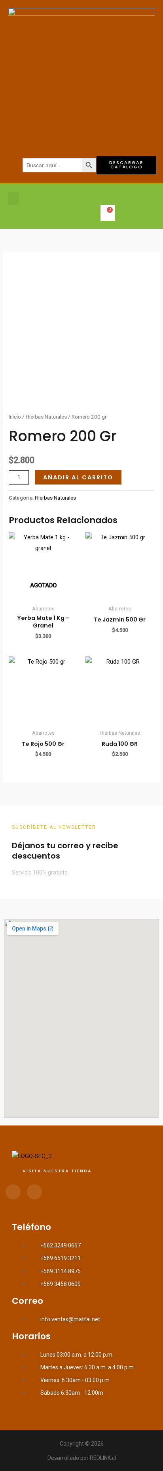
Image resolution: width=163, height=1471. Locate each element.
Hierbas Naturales (46, 417)
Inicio (15, 417)
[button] (13, 198)
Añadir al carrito (78, 477)
